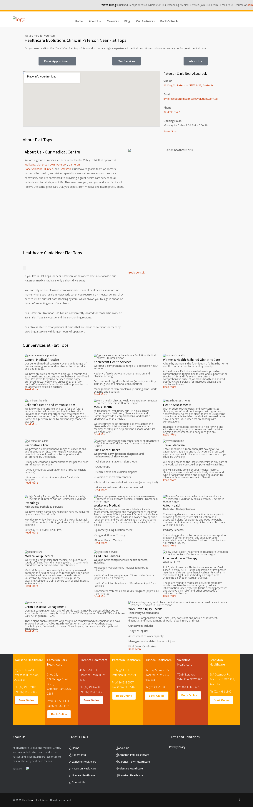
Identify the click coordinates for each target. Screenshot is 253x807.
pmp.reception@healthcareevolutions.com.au (191, 98)
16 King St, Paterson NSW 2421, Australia (188, 85)
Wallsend (30, 164)
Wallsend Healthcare (84, 761)
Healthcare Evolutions (35, 800)
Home (79, 21)
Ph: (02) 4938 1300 (155, 687)
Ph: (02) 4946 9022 (188, 687)
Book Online (26, 700)
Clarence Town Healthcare (134, 761)
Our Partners (144, 21)
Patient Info (79, 755)
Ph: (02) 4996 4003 (90, 687)
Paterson (61, 164)
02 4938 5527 (172, 112)
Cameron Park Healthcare (133, 755)
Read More (31, 389)
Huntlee (48, 169)
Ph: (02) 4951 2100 (25, 687)
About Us (95, 21)
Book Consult (136, 272)
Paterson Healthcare (84, 768)
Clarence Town (46, 164)
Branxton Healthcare (130, 775)
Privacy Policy (177, 747)
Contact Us (78, 782)
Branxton (65, 169)
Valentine (36, 169)
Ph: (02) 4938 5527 (123, 682)
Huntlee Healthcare (83, 775)
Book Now (170, 131)
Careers (112, 21)
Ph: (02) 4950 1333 (58, 701)
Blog (127, 21)
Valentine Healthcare (130, 768)
